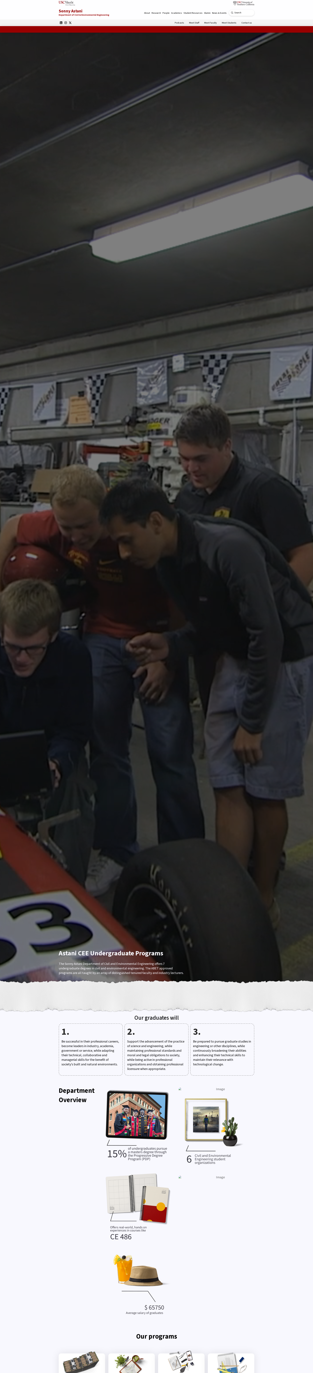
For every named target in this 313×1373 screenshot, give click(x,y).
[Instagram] (65, 22)
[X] (70, 22)
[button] (147, 13)
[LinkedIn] (61, 22)
